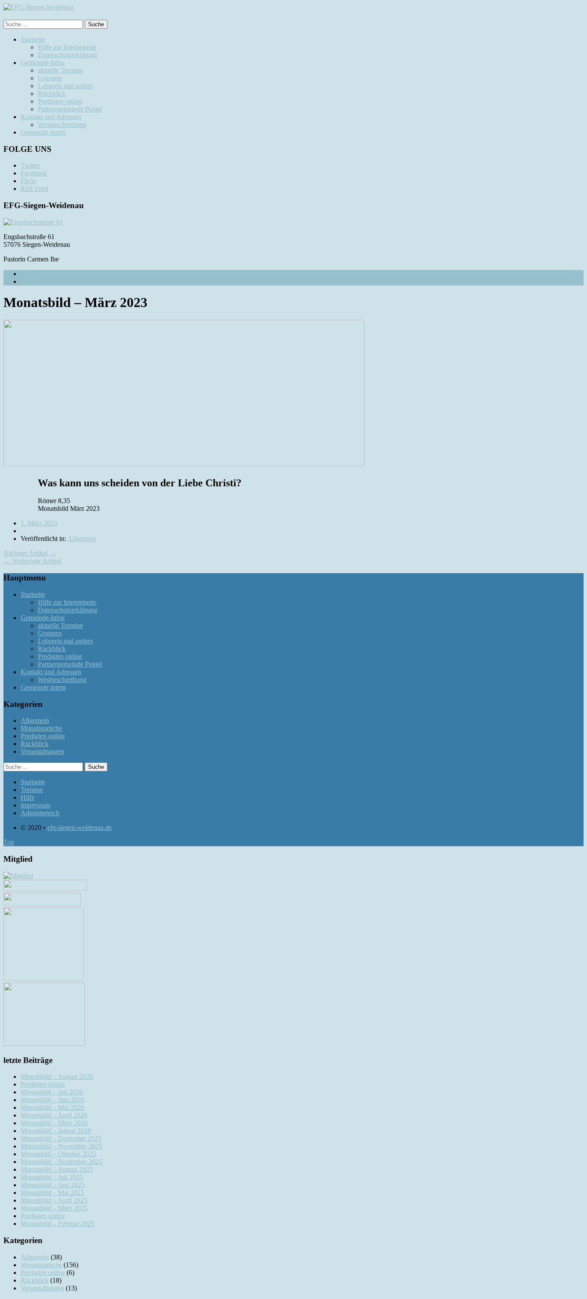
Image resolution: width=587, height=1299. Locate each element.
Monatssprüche (41, 728)
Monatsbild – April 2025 (54, 1200)
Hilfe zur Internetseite (67, 47)
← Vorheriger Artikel (32, 561)
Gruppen (50, 78)
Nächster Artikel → (29, 553)
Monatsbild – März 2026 (54, 1123)
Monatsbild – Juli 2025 (52, 1177)
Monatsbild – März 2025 (54, 1208)
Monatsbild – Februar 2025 (58, 1223)
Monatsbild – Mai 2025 (52, 1192)
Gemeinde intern (43, 132)
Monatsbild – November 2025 (61, 1146)
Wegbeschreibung (62, 124)
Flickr (29, 180)
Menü (29, 273)
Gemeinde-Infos (42, 62)
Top (8, 842)
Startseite (33, 39)
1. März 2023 (39, 523)
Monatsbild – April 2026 (54, 1115)
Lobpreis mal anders (65, 85)
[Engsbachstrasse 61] (33, 222)
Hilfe (27, 797)
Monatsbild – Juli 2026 (52, 1092)
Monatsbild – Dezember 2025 (61, 1138)
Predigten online (60, 101)
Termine (32, 789)
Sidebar (31, 281)
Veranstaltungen (42, 751)
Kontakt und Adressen (51, 116)
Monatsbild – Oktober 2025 (58, 1154)
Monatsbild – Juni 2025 (53, 1184)
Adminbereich (40, 813)
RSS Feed (34, 188)
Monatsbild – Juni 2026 (53, 1099)
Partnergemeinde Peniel (70, 109)
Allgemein (81, 538)
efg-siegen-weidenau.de (79, 827)
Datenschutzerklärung (67, 54)
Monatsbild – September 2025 (61, 1161)
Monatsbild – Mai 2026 (52, 1107)
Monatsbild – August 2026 (57, 1076)
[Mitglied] (18, 875)
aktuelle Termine (60, 70)
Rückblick (52, 93)
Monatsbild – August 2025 (57, 1169)
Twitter (30, 165)
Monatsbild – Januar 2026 (56, 1130)
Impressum (35, 805)
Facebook (34, 173)
